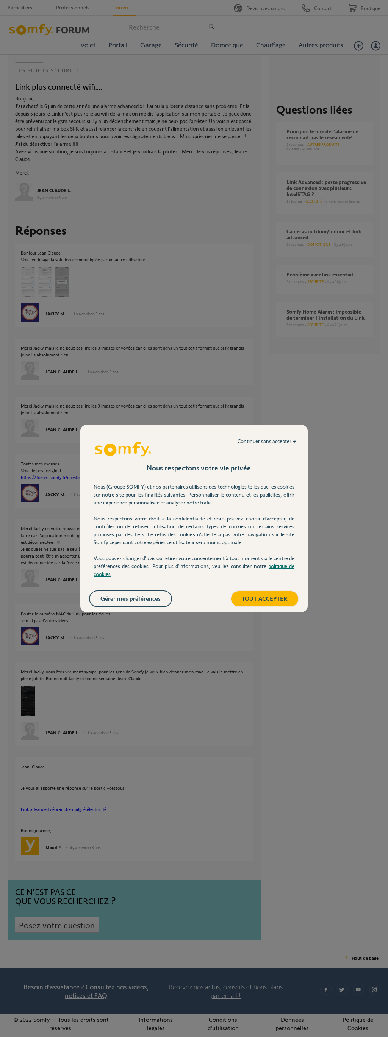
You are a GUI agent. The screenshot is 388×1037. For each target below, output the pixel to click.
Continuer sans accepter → (267, 441)
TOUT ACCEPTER (265, 598)
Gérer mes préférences (130, 598)
